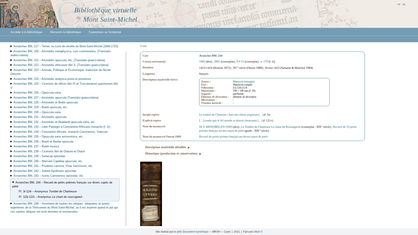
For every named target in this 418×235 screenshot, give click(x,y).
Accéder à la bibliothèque (26, 32)
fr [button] (399, 4)
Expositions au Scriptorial (105, 32)
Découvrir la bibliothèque (65, 32)
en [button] (404, 4)
